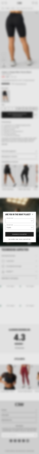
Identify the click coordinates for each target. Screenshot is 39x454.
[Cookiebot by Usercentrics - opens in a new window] (24, 192)
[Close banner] (36, 192)
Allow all (19, 254)
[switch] (34, 229)
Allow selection (19, 260)
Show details (29, 249)
